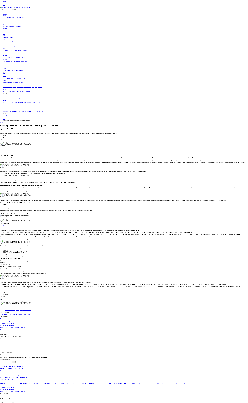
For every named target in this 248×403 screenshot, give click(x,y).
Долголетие (103, 383)
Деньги (99, 383)
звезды (174, 383)
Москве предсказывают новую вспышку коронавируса (15, 61)
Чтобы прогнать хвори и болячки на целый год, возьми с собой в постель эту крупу (21, 102)
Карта (4, 5)
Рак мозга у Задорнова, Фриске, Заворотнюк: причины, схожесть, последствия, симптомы (22, 87)
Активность (2, 383)
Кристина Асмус (142, 383)
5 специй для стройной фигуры (9, 37)
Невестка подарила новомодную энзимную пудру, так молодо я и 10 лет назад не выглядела (23, 111)
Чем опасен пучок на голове (6, 372)
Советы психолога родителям (6, 379)
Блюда (36, 383)
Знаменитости (128, 383)
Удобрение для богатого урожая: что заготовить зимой (12, 368)
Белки (27, 383)
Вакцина (54, 383)
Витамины (64, 383)
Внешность (69, 383)
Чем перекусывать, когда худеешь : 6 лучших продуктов (15, 46)
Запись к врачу (6, 13)
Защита (117, 383)
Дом (106, 383)
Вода (73, 383)
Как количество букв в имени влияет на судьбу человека (12, 375)
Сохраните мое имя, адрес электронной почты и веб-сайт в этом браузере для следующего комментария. (24, 357)
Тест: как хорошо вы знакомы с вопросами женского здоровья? (16, 91)
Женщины (112, 383)
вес (169, 383)
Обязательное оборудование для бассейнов (12, 26)
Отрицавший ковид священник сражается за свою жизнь (15, 66)
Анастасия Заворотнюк (9, 383)
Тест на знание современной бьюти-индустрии (13, 82)
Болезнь (47, 383)
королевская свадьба (181, 383)
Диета (4, 34)
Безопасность (22, 383)
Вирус (60, 383)
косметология (187, 383)
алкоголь (147, 383)
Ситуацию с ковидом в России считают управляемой (14, 57)
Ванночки (56, 383)
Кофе (135, 383)
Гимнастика (92, 383)
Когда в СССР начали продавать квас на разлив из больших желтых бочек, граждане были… (23, 106)
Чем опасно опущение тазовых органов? (11, 30)
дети (171, 383)
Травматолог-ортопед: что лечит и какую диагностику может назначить (18, 21)
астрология (153, 383)
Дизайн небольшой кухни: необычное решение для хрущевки (13, 377)
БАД (4, 73)
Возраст (77, 383)
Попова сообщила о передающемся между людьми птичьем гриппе (15, 314)
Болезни (4, 74)
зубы (176, 383)
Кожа (132, 383)
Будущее (50, 383)
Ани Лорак (14, 383)
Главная (4, 1)
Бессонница (31, 383)
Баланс (18, 383)
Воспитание (87, 383)
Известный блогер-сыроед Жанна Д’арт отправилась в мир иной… (15, 370)
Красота (137, 383)
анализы (149, 383)
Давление (96, 383)
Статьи (4, 94)
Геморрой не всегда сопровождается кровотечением (14, 78)
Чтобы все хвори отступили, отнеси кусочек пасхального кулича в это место (19, 98)
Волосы (83, 383)
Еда (109, 383)
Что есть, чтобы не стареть (6, 318)
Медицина (5, 53)
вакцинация (166, 383)
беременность (160, 383)
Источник (246, 306)
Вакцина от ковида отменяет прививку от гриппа (13, 70)
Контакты (5, 2)
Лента (4, 3)
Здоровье (5, 14)
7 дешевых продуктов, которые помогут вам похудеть (12, 366)
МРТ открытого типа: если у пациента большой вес (14, 17)
